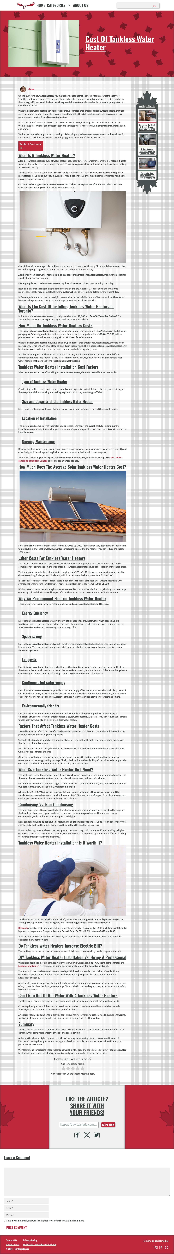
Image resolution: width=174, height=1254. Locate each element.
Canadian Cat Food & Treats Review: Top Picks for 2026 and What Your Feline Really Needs (147, 129)
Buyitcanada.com (22, 1248)
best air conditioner (28, 966)
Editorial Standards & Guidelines (39, 1244)
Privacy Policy (30, 1240)
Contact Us (11, 1240)
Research (23, 928)
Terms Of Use (12, 1244)
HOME (40, 5)
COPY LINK (108, 1124)
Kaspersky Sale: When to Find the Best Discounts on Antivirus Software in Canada (147, 177)
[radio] (63, 1068)
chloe (31, 89)
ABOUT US (80, 5)
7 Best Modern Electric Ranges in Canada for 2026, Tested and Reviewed (147, 153)
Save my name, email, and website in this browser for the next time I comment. (45, 1220)
